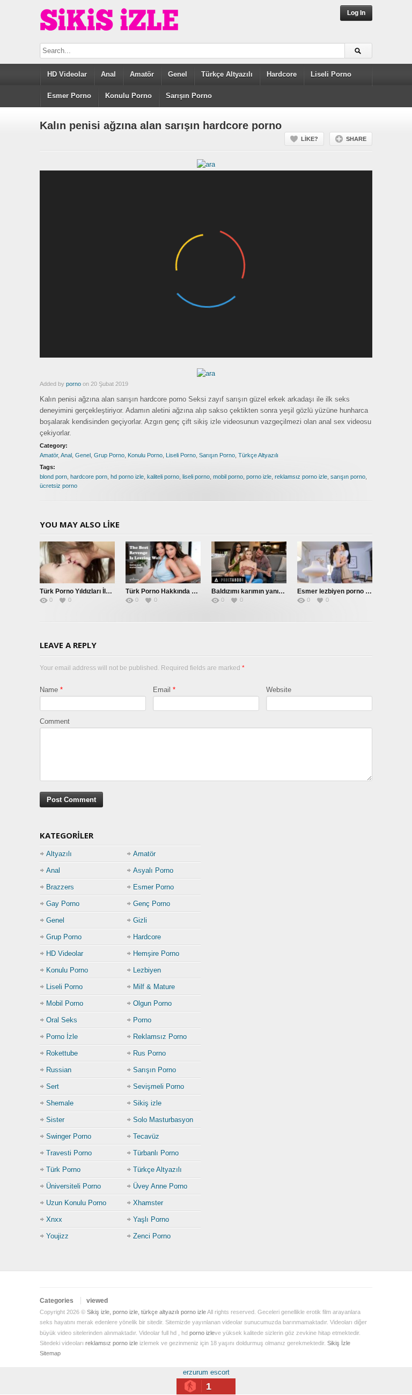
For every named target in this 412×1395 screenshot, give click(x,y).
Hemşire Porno (156, 953)
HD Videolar (67, 74)
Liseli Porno (331, 74)
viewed (97, 1300)
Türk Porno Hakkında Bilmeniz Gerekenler (190, 591)
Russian (58, 1070)
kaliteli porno (163, 476)
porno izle (258, 476)
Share (356, 139)
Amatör (142, 74)
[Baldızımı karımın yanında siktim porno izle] (249, 562)
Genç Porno (151, 904)
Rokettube (62, 1053)
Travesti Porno (69, 1153)
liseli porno (196, 476)
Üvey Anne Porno (160, 1186)
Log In (356, 13)
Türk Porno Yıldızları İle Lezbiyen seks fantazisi (111, 591)
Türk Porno (63, 1170)
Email (162, 690)
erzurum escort (206, 1372)
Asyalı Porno (153, 870)
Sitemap (50, 1353)
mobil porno (228, 476)
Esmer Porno (69, 96)
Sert (52, 1086)
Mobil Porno (64, 1003)
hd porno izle (127, 476)
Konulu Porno (128, 96)
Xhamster (148, 1203)
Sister (55, 1120)
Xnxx (54, 1219)
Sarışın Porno (189, 96)
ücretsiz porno (58, 486)
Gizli (140, 920)
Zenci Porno (152, 1236)
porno (73, 384)
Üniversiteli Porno (73, 1186)
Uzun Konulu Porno (76, 1203)
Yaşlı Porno (151, 1219)
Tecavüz (146, 1136)
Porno (142, 1020)
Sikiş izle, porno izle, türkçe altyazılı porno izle (146, 1312)
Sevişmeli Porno (158, 1086)
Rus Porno (149, 1053)
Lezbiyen (147, 970)
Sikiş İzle (338, 1343)
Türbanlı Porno (156, 1153)
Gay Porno (62, 904)
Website (278, 690)
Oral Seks (61, 1020)
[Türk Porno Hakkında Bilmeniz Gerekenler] (163, 562)
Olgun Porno (152, 1003)
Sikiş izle (147, 1103)
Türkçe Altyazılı (227, 74)
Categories (56, 1300)
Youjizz (57, 1236)
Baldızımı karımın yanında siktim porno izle (276, 591)
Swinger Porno (68, 1136)
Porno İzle (62, 1037)
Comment (55, 721)
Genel (177, 74)
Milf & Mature (154, 987)
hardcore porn (88, 476)
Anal (108, 74)
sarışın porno (347, 476)
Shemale (59, 1103)
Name (49, 690)
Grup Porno (109, 455)
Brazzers (60, 887)
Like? (309, 139)
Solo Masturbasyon (163, 1120)
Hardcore (282, 74)
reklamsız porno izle (301, 476)
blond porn (53, 476)
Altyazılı (59, 854)
